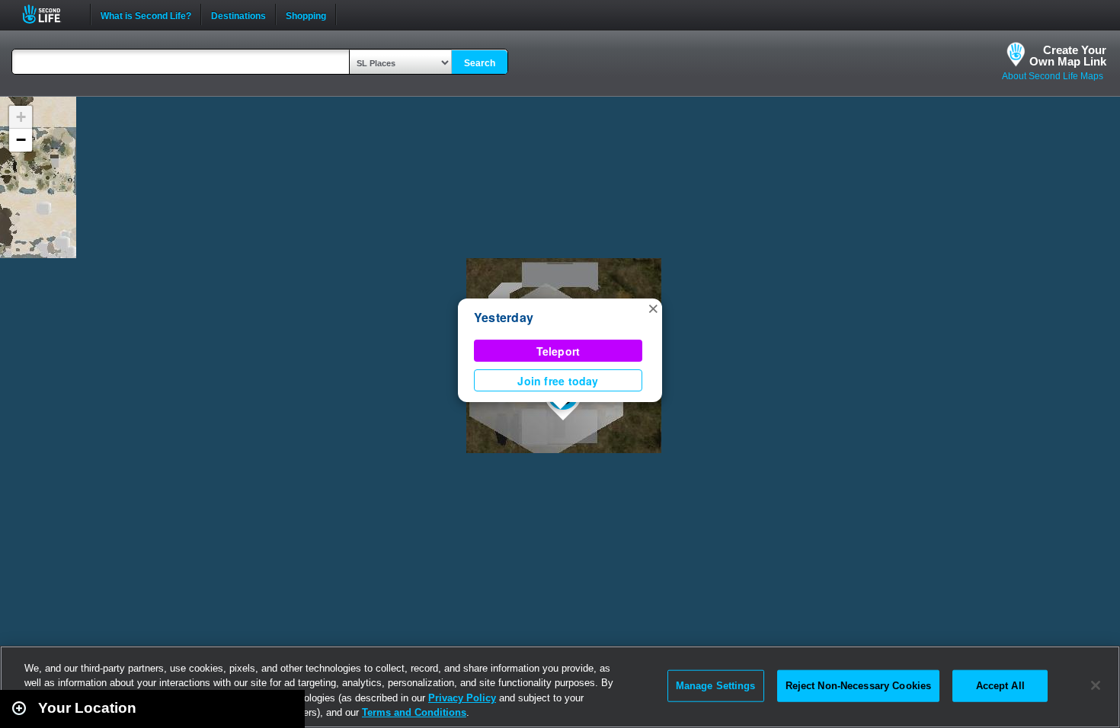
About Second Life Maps (1052, 76)
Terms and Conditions (414, 712)
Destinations (238, 14)
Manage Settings (716, 685)
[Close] (1095, 685)
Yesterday (503, 317)
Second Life (49, 14)
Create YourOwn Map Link (1067, 55)
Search (479, 63)
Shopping (306, 14)
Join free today (557, 380)
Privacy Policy (462, 698)
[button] (653, 308)
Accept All (1000, 685)
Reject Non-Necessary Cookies (859, 685)
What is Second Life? (146, 14)
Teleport (558, 351)
